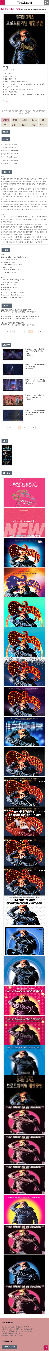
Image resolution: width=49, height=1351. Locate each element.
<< (7, 331)
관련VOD (24, 125)
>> (40, 331)
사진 (33, 125)
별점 (43, 120)
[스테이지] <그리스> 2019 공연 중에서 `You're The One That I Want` (35, 351)
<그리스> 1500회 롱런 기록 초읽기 (12, 323)
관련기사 (15, 125)
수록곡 (6, 125)
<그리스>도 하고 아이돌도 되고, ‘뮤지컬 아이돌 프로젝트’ (20, 316)
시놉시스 (34, 120)
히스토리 (43, 125)
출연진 (15, 120)
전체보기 (6, 120)
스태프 (24, 120)
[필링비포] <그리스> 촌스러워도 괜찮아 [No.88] (16, 310)
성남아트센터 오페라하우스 (19, 81)
